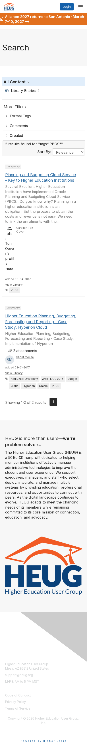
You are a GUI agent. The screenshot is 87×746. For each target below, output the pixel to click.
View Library (14, 284)
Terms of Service (18, 708)
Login (67, 6)
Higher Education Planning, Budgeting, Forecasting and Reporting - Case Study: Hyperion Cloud (40, 321)
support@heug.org (19, 675)
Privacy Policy (15, 702)
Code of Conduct (18, 695)
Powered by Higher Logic (44, 740)
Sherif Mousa (25, 357)
